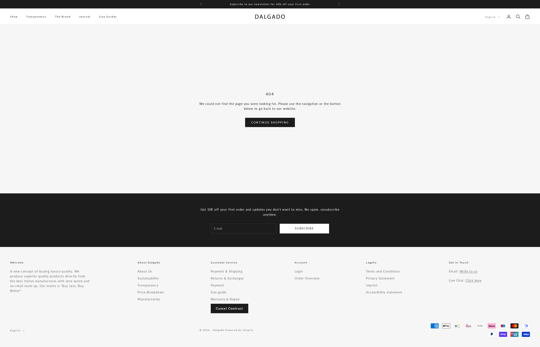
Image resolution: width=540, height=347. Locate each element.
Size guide (219, 292)
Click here (473, 280)
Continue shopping (270, 122)
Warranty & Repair (225, 299)
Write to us (468, 271)
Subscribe (304, 228)
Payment (217, 285)
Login (299, 271)
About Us (145, 271)
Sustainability (148, 278)
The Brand (63, 16)
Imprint (372, 285)
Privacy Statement (380, 278)
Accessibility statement (384, 292)
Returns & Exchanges (227, 278)
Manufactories (149, 299)
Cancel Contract (229, 308)
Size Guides (108, 16)
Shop (14, 16)
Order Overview (307, 278)
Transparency (36, 16)
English (490, 17)
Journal (84, 16)
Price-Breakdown (151, 292)
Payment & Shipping (226, 271)
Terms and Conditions (383, 271)
